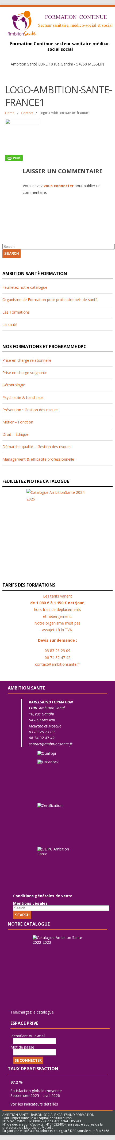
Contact (27, 113)
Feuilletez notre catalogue (24, 287)
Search (11, 254)
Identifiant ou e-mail (27, 1035)
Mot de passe (22, 1047)
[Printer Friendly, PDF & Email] (14, 157)
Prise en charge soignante (24, 372)
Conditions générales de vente (42, 895)
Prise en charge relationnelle (26, 360)
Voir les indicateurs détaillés (34, 1104)
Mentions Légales (30, 903)
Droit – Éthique (15, 434)
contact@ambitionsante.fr (50, 743)
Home (9, 113)
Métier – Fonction (17, 422)
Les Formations (16, 312)
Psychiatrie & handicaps (23, 397)
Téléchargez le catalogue (32, 1012)
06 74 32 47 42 (42, 737)
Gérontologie (13, 384)
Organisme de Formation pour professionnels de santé (50, 299)
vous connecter (59, 185)
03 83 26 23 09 (42, 731)
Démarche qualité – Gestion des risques (36, 446)
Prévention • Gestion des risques (30, 409)
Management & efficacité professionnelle (38, 459)
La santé (9, 324)
